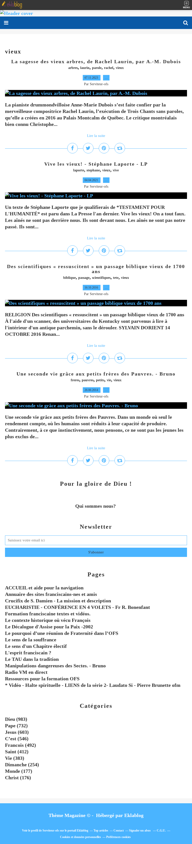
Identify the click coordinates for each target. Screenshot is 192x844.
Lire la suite (96, 136)
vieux (120, 68)
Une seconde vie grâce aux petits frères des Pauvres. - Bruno (96, 374)
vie (109, 380)
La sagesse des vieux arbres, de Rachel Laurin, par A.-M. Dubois (96, 61)
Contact (119, 830)
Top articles (101, 830)
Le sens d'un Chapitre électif (36, 646)
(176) (18, 777)
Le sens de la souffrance (30, 639)
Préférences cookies (118, 837)
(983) (16, 719)
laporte (78, 170)
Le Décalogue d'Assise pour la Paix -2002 (49, 626)
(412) (16, 751)
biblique (69, 278)
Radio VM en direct (26, 672)
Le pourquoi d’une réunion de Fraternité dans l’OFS (61, 633)
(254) (22, 764)
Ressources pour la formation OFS (42, 678)
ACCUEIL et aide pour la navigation (44, 587)
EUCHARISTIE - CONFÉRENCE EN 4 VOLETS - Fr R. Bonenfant (77, 607)
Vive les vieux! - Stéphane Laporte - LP (96, 164)
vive (116, 170)
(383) (14, 758)
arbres (73, 68)
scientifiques (101, 278)
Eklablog (134, 815)
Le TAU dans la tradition (32, 659)
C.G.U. (161, 830)
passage (84, 278)
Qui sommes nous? (96, 506)
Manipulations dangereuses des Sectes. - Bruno (55, 665)
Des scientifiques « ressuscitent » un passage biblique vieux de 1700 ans (96, 269)
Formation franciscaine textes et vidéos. (47, 613)
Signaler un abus (140, 830)
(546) (16, 738)
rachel (108, 68)
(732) (16, 725)
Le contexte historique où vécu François (47, 620)
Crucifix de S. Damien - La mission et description (58, 600)
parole (97, 68)
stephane (93, 170)
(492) (20, 745)
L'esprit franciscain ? (28, 652)
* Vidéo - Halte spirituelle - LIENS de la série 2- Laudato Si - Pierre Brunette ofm (92, 685)
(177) (18, 771)
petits (100, 380)
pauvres (88, 380)
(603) (17, 732)
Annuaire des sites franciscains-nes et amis (51, 594)
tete (115, 278)
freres (75, 380)
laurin (85, 68)
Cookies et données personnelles (80, 837)
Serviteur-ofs (50, 830)
